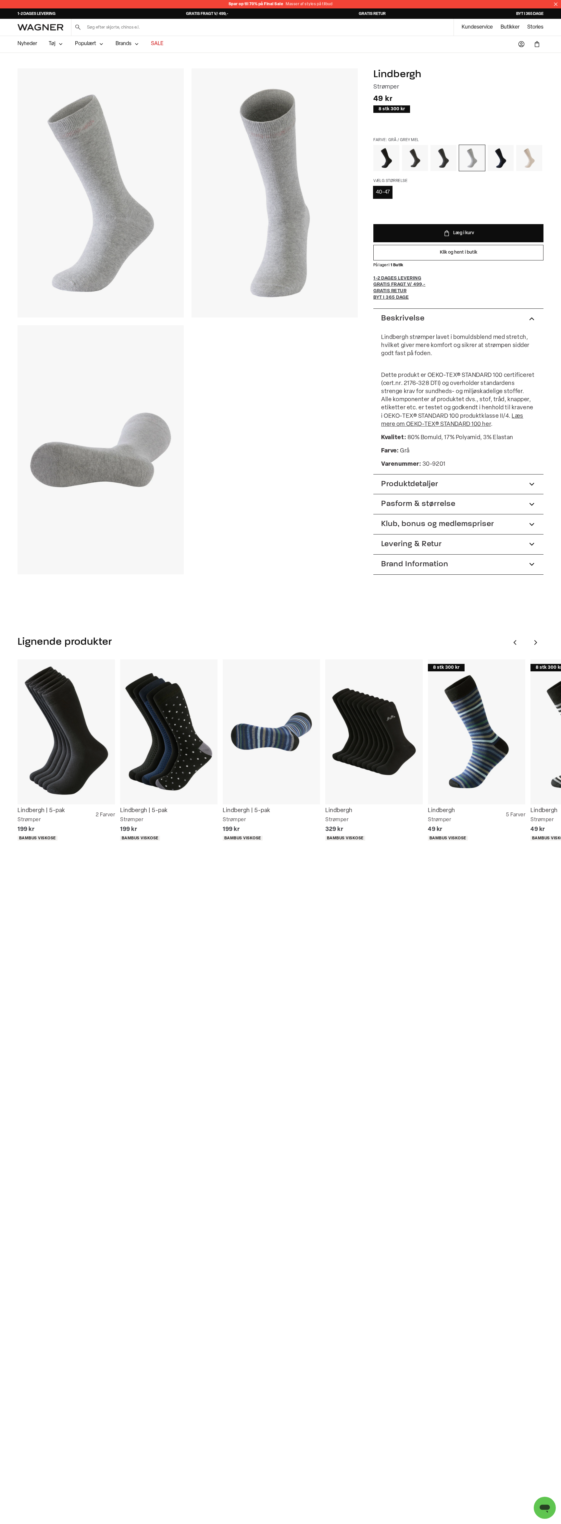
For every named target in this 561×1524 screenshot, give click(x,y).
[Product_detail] (101, 449)
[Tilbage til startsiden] (40, 27)
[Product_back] (275, 193)
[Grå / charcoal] (415, 158)
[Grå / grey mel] (472, 158)
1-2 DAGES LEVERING (37, 14)
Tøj (52, 43)
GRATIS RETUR (372, 14)
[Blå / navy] (501, 158)
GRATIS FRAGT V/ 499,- (207, 14)
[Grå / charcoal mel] (443, 158)
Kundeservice (477, 27)
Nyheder (27, 43)
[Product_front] (101, 193)
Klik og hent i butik (458, 252)
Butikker (510, 27)
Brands (123, 43)
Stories (535, 27)
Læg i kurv (463, 233)
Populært (85, 43)
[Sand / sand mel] (529, 158)
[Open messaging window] (545, 1508)
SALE (157, 43)
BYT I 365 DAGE (529, 14)
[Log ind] (521, 44)
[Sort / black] (386, 158)
